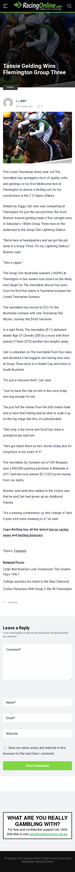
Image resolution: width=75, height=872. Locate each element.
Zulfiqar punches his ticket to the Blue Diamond (36, 581)
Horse (10, 87)
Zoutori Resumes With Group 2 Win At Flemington (37, 589)
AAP (23, 101)
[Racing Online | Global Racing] (37, 6)
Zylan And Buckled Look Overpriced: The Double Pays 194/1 (36, 571)
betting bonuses (30, 535)
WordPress (28, 861)
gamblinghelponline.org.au (48, 834)
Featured (20, 551)
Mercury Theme (44, 861)
